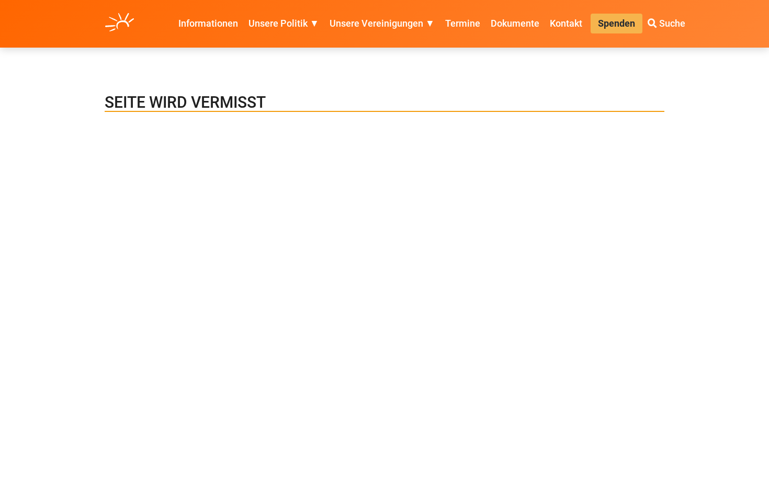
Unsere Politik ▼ (283, 23)
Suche (671, 23)
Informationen (208, 23)
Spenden (616, 23)
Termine (462, 23)
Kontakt (566, 23)
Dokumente (515, 23)
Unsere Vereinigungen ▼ (382, 23)
